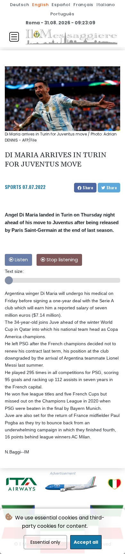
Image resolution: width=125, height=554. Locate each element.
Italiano (105, 5)
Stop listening (61, 260)
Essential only (45, 542)
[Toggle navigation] (14, 36)
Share (87, 187)
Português (62, 14)
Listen (20, 260)
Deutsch (19, 5)
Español (61, 5)
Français (83, 5)
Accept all (86, 542)
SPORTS (13, 186)
